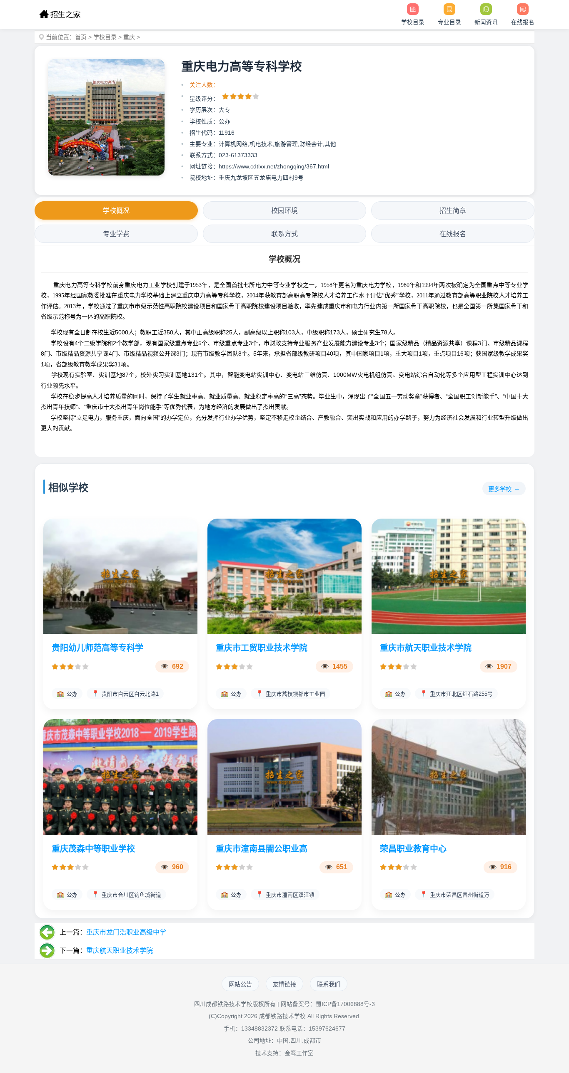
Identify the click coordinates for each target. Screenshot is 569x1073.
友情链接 (284, 984)
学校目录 (105, 37)
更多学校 (500, 489)
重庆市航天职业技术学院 (426, 648)
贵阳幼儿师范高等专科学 (97, 648)
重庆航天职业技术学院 (119, 950)
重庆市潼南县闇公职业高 (261, 848)
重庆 (129, 37)
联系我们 (328, 984)
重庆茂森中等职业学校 (93, 848)
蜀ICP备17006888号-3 (345, 1004)
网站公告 (240, 984)
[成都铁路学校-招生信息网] (60, 14)
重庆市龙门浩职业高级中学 (126, 932)
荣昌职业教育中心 (413, 848)
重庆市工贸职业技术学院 (261, 648)
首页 (81, 37)
